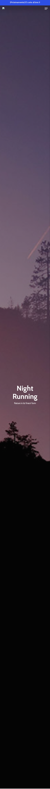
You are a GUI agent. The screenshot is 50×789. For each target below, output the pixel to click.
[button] (46, 8)
